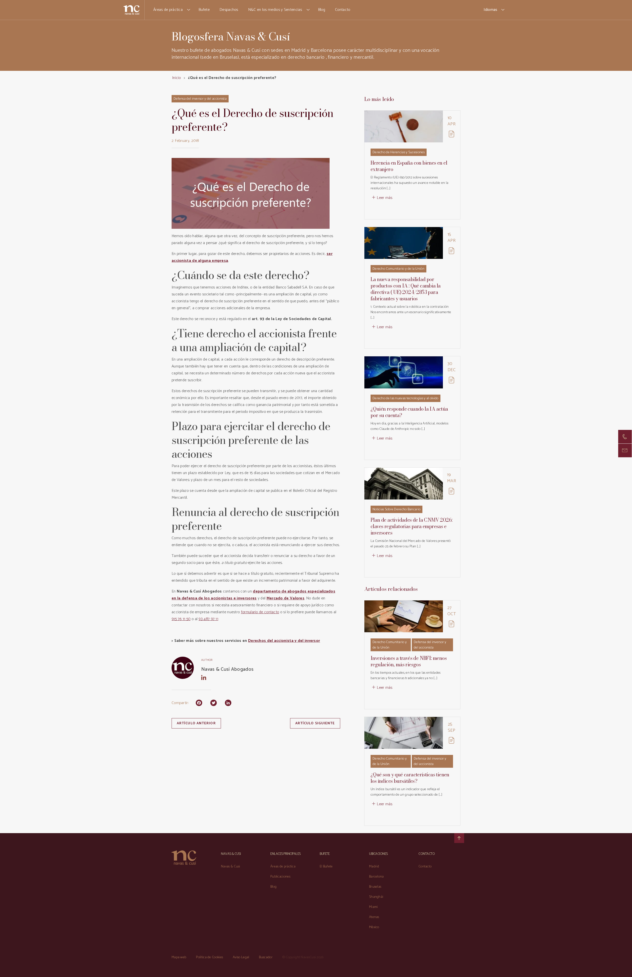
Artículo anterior (196, 723)
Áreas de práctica (168, 9)
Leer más (384, 197)
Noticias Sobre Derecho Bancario (396, 509)
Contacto (342, 9)
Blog (321, 9)
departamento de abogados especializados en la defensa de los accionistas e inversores (253, 595)
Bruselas (375, 887)
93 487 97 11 (208, 619)
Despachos (228, 9)
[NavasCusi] (131, 9)
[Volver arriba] (459, 838)
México (374, 927)
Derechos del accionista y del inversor (284, 640)
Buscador (265, 957)
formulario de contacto (260, 612)
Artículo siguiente (315, 723)
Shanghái (376, 897)
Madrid (374, 866)
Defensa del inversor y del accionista (200, 99)
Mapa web (179, 957)
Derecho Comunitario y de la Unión (398, 269)
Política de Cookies (209, 957)
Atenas (374, 917)
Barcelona (376, 877)
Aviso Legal (241, 957)
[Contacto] (625, 436)
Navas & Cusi (230, 866)
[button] (189, 10)
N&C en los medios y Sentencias (275, 9)
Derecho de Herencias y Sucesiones (399, 152)
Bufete (204, 9)
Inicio (176, 78)
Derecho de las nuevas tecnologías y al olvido (405, 398)
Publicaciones (280, 877)
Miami (373, 907)
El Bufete (326, 866)
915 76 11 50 (181, 619)
